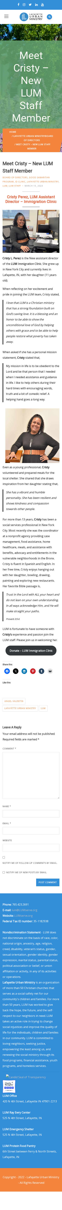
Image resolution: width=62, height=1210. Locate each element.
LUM (5, 185)
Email (7, 823)
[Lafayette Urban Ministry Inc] (26, 1077)
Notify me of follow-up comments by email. (30, 863)
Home (12, 131)
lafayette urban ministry (20, 708)
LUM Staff (15, 185)
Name (7, 806)
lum (43, 708)
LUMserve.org (23, 916)
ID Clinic (20, 181)
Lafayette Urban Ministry (29, 136)
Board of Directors (15, 177)
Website (7, 840)
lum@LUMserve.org (24, 910)
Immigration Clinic (29, 264)
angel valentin (13, 701)
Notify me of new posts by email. (26, 872)
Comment (9, 748)
